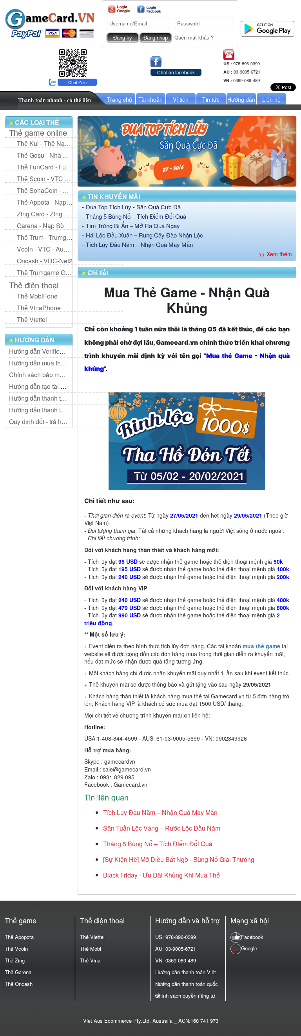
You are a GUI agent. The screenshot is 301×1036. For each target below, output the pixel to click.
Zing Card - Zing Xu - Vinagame (45, 214)
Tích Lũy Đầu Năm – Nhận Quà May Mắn (139, 244)
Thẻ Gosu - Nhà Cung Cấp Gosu (45, 155)
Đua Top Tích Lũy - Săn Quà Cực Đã (133, 207)
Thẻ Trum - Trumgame (45, 237)
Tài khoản (150, 99)
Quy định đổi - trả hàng (40, 421)
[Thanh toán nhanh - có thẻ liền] (62, 99)
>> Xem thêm (275, 254)
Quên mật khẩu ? (194, 37)
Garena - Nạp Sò (40, 225)
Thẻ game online (38, 132)
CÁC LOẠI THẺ (36, 122)
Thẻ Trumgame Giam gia (45, 272)
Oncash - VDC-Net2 (45, 260)
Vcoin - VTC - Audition (45, 249)
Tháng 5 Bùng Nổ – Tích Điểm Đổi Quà (136, 216)
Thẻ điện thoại (33, 285)
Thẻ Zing (15, 960)
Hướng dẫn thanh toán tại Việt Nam (58, 398)
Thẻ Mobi (90, 948)
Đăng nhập (155, 38)
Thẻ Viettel (32, 319)
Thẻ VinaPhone (39, 307)
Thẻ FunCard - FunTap (45, 167)
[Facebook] (149, 9)
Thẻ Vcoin (16, 948)
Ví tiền (181, 99)
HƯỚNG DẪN (33, 339)
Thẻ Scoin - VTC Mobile (45, 178)
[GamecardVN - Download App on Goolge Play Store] (267, 27)
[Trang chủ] (49, 22)
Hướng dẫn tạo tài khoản (43, 386)
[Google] (119, 9)
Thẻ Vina (90, 960)
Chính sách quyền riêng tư (185, 995)
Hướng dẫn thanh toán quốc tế (51, 409)
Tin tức (210, 99)
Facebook (252, 937)
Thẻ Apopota (19, 937)
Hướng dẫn (241, 99)
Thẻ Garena (18, 972)
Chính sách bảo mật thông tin (49, 374)
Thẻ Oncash (19, 983)
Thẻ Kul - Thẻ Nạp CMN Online (45, 143)
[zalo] (73, 62)
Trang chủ (119, 99)
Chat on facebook (176, 72)
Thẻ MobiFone (37, 296)
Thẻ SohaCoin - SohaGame (45, 190)
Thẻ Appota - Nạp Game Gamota (45, 202)
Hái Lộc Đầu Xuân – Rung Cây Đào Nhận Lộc (144, 235)
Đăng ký (122, 38)
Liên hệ (271, 99)
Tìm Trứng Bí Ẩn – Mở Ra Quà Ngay (133, 225)
